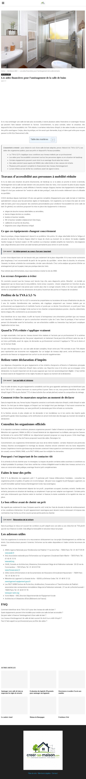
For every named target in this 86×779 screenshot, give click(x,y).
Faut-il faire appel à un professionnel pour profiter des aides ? (24, 621)
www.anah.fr (9, 553)
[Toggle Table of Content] (51, 140)
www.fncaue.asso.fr (12, 570)
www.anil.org (9, 561)
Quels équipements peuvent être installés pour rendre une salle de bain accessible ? (32, 613)
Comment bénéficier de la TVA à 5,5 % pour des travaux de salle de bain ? (28, 610)
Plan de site (32, 773)
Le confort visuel (6, 717)
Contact (55, 773)
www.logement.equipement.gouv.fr (18, 581)
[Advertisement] (43, 102)
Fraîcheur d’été (63, 717)
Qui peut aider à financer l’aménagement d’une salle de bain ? (23, 615)
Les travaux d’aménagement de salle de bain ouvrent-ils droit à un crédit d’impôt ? (31, 618)
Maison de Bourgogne (37, 717)
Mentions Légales (44, 773)
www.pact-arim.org (12, 593)
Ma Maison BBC (6, 74)
